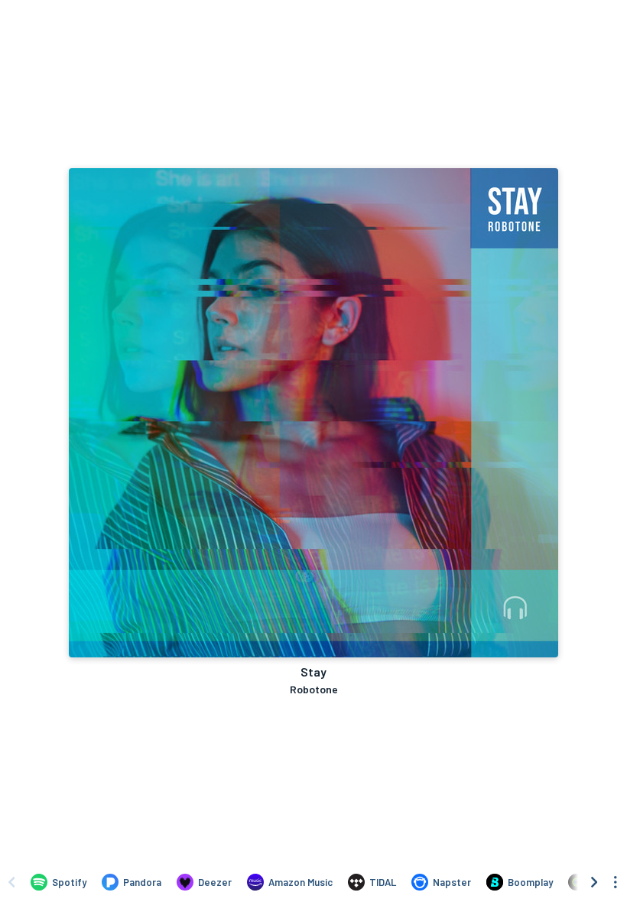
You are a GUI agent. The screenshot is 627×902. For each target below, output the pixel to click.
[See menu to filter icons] (615, 882)
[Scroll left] (11, 882)
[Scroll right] (594, 882)
